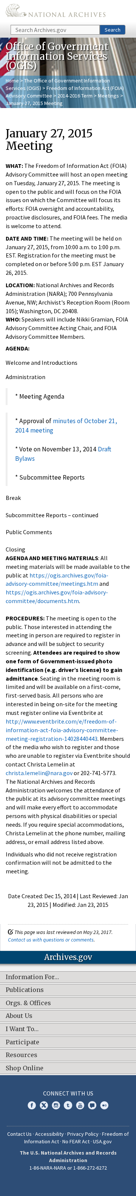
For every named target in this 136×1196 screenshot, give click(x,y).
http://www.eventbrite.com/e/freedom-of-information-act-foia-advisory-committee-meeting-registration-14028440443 (62, 730)
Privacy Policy (83, 1133)
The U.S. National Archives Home (55, 12)
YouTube (80, 1105)
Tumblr (68, 1105)
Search (113, 29)
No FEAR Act (76, 1141)
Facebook (31, 1105)
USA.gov (102, 1141)
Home (12, 80)
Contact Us (19, 1133)
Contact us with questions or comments (51, 939)
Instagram (55, 1105)
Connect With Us (68, 1093)
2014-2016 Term (75, 95)
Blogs (92, 1105)
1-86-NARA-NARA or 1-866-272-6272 (68, 1167)
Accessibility (49, 1133)
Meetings (108, 95)
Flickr (104, 1105)
